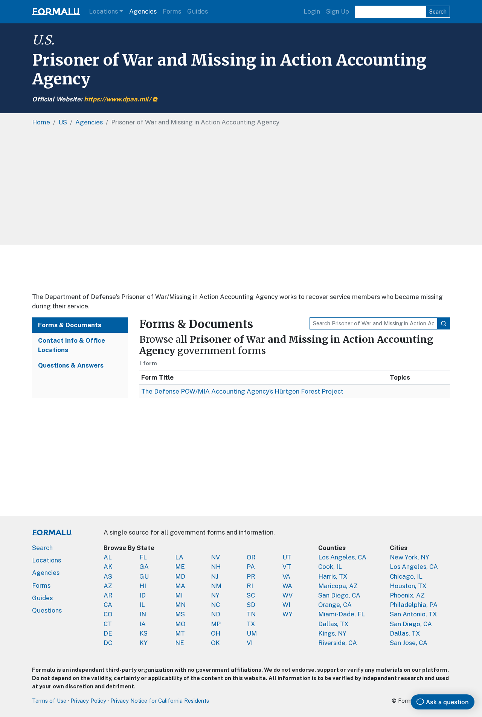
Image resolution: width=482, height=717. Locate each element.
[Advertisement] (241, 268)
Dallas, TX (333, 624)
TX (251, 624)
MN (180, 604)
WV (287, 595)
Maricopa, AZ (338, 586)
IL (142, 604)
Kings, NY (332, 633)
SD (251, 604)
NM (216, 586)
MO (180, 624)
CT (108, 624)
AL (108, 557)
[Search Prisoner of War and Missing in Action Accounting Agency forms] (443, 323)
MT (180, 633)
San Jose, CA (408, 643)
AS (108, 576)
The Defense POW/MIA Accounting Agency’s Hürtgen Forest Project (242, 391)
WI (286, 604)
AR (108, 595)
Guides (197, 11)
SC (251, 595)
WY (287, 614)
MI (179, 595)
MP (216, 624)
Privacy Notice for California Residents (159, 700)
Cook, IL (330, 566)
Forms (172, 11)
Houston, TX (408, 586)
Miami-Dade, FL (341, 614)
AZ (108, 586)
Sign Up (337, 11)
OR (251, 557)
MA (180, 586)
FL (143, 557)
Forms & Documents (69, 325)
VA (286, 576)
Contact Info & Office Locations (71, 345)
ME (180, 566)
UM (252, 633)
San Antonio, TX (413, 614)
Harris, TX (333, 576)
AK (108, 566)
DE (108, 633)
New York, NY (409, 557)
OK (215, 643)
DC (108, 643)
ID (142, 595)
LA (179, 557)
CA (108, 604)
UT (286, 557)
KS (143, 633)
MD (180, 576)
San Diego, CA (339, 595)
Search (438, 11)
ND (215, 614)
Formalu (56, 11)
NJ (214, 576)
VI (250, 643)
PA (251, 566)
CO (108, 614)
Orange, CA (335, 604)
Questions (47, 610)
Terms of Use (49, 700)
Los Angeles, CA (342, 557)
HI (142, 586)
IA (142, 624)
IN (142, 614)
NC (215, 604)
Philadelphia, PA (414, 604)
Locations (103, 11)
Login (312, 11)
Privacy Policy (88, 700)
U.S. (43, 40)
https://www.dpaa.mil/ (117, 99)
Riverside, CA (337, 643)
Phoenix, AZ (407, 595)
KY (143, 643)
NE (179, 643)
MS (180, 614)
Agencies (143, 11)
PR (251, 576)
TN (251, 614)
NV (215, 557)
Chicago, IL (406, 576)
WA (287, 586)
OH (215, 633)
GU (144, 576)
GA (144, 566)
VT (286, 566)
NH (216, 566)
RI (250, 586)
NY (215, 595)
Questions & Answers (71, 365)
